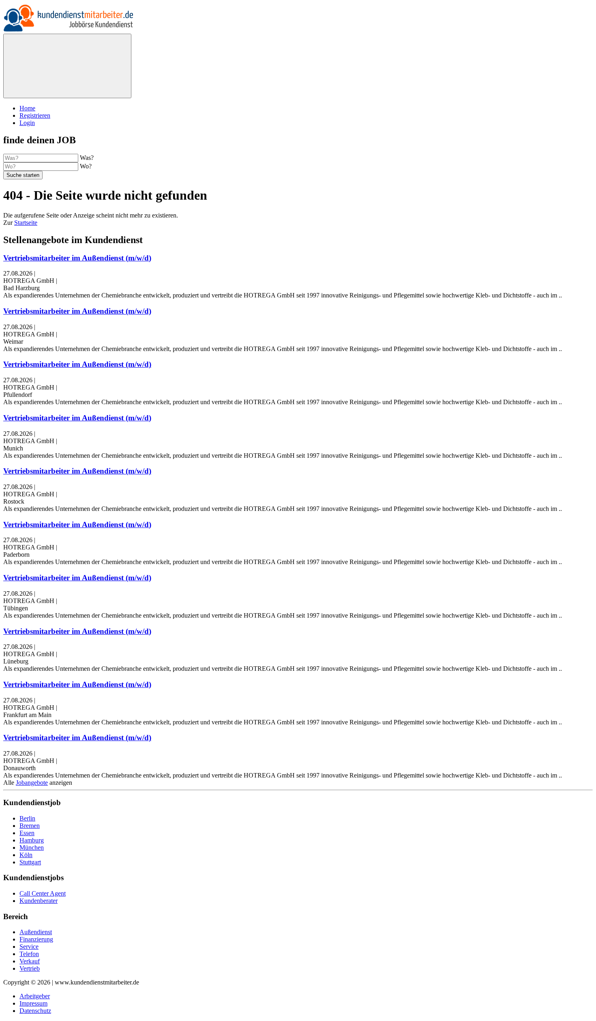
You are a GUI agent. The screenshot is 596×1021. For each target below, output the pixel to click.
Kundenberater (38, 900)
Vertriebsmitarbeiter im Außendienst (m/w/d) (77, 258)
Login (27, 122)
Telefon (29, 953)
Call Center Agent (42, 893)
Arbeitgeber (34, 996)
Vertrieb (29, 968)
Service (29, 946)
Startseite (25, 222)
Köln (25, 854)
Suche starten (22, 175)
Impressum (33, 1003)
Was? (87, 157)
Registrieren (34, 115)
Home (27, 108)
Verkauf (29, 961)
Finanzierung (36, 939)
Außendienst (35, 931)
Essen (26, 832)
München (31, 847)
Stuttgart (30, 862)
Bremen (29, 825)
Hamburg (31, 840)
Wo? (86, 166)
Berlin (27, 818)
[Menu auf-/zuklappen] (67, 66)
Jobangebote (32, 782)
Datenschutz (35, 1010)
